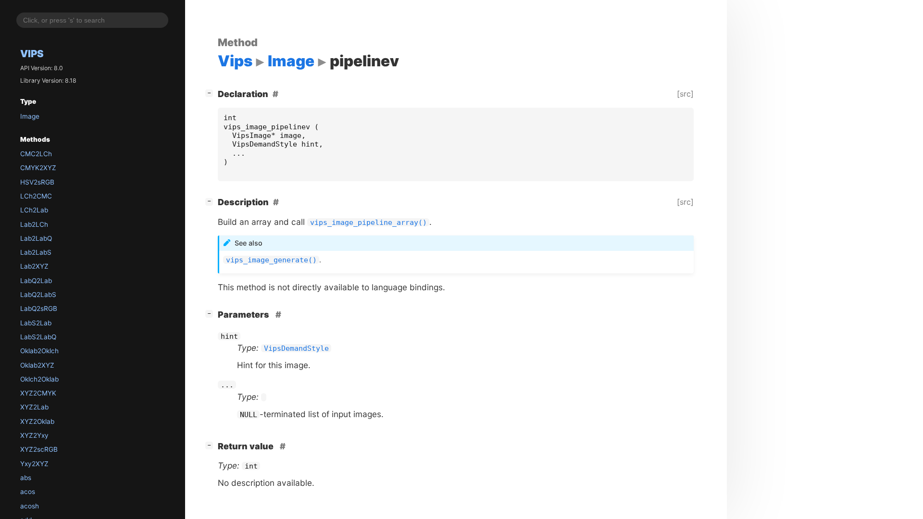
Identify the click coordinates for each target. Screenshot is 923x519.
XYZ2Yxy (34, 435)
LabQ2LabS (38, 294)
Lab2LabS (35, 252)
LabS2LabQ (38, 337)
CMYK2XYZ (38, 168)
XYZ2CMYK (38, 393)
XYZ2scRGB (39, 449)
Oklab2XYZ (37, 365)
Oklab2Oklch (39, 351)
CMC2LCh (36, 154)
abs (25, 478)
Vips (32, 54)
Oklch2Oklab (39, 379)
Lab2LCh (34, 224)
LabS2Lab (35, 323)
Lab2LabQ (36, 238)
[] (211, 93)
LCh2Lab (34, 210)
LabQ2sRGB (38, 308)
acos (27, 491)
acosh (29, 506)
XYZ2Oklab (37, 421)
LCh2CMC (36, 196)
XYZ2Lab (34, 407)
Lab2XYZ (34, 266)
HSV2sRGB (37, 182)
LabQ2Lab (36, 280)
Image (29, 116)
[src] (685, 94)
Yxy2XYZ (34, 464)
